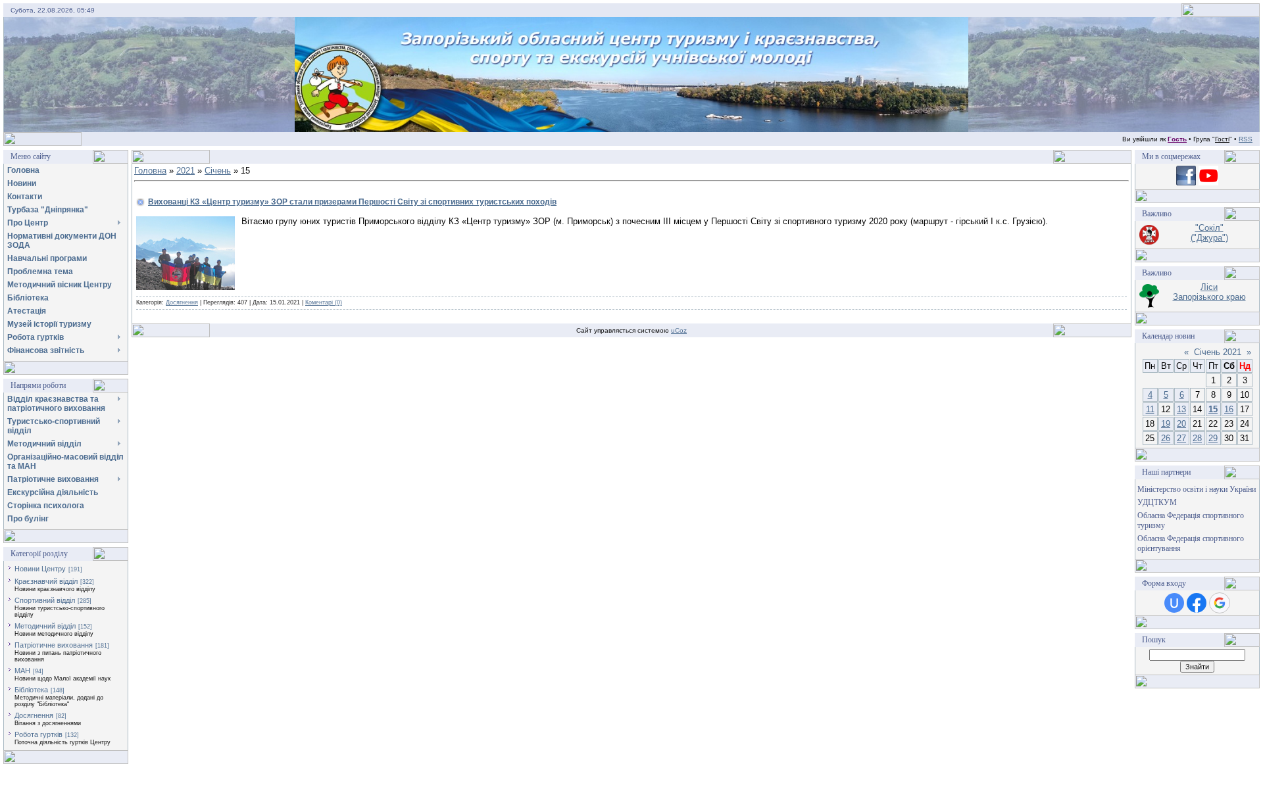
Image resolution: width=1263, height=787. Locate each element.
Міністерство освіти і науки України (1196, 489)
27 (1181, 438)
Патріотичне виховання (53, 645)
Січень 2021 (1217, 352)
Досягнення (33, 715)
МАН (22, 671)
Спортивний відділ (44, 600)
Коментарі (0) (323, 302)
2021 (185, 171)
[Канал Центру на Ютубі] (1208, 182)
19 (1165, 424)
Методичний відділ (45, 626)
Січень (218, 171)
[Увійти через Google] (1219, 602)
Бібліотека (31, 690)
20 (1181, 424)
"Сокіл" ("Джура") (1209, 233)
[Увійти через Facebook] (1196, 603)
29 (1213, 438)
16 (1228, 409)
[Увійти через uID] (1174, 603)
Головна (150, 171)
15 (1213, 409)
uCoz (679, 330)
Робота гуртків (38, 734)
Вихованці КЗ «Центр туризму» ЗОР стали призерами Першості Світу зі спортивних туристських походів (352, 201)
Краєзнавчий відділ (46, 581)
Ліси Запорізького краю (1209, 292)
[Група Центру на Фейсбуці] (1186, 182)
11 (1150, 409)
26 (1165, 438)
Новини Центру (40, 569)
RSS (1245, 139)
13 (1181, 409)
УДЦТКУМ (1157, 502)
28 (1197, 438)
